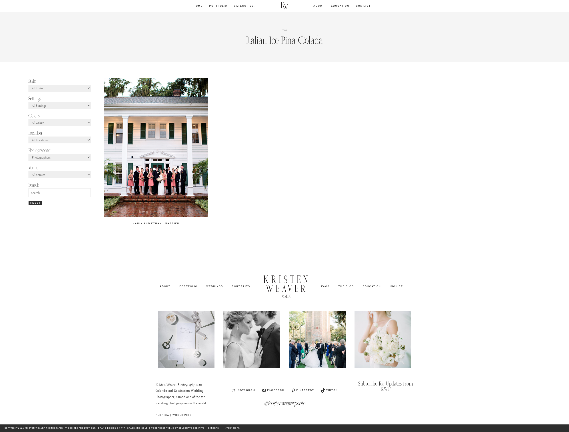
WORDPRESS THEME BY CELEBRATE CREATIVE (177, 428)
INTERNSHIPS (232, 428)
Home (198, 6)
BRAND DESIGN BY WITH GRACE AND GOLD (123, 428)
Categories (244, 6)
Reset (35, 203)
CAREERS (213, 428)
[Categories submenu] (255, 6)
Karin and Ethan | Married (156, 223)
